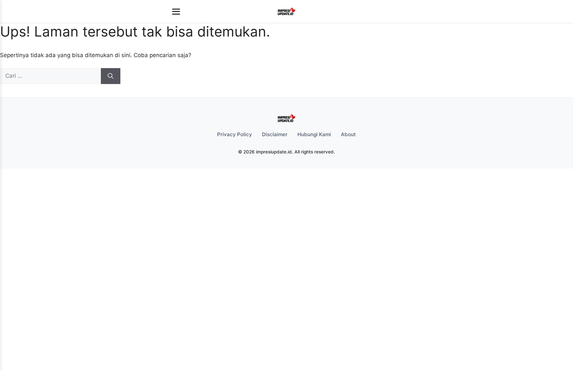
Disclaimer (274, 134)
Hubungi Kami (314, 134)
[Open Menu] (176, 12)
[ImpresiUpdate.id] (286, 12)
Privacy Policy (234, 134)
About (348, 134)
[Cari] (110, 76)
